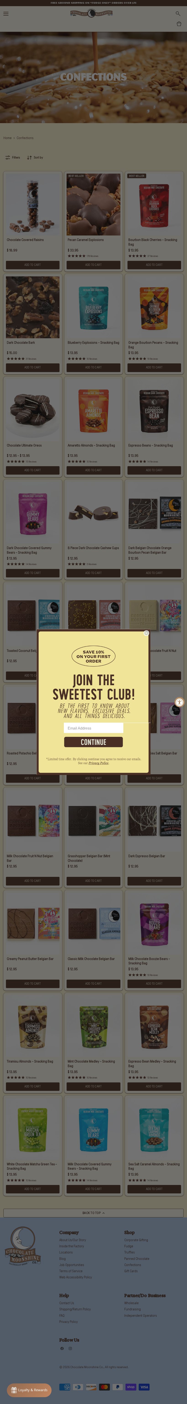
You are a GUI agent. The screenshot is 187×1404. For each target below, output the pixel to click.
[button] (93, 676)
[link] (93, 763)
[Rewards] (29, 1390)
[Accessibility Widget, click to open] (179, 702)
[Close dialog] (146, 633)
